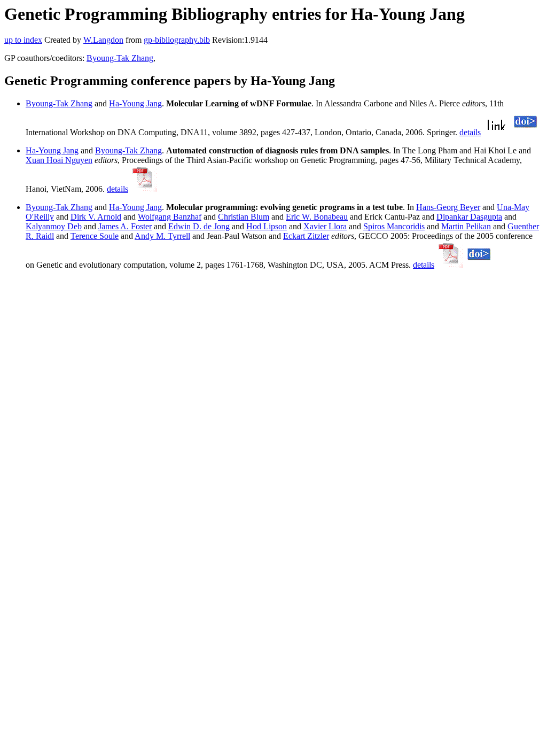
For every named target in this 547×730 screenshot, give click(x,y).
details (470, 132)
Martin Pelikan (466, 226)
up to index (23, 39)
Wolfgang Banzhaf (169, 216)
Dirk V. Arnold (96, 216)
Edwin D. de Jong (199, 226)
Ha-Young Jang (135, 103)
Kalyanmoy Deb (54, 226)
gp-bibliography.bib (177, 39)
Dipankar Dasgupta (469, 216)
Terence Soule (95, 235)
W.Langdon (103, 39)
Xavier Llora (325, 226)
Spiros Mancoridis (394, 226)
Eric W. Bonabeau (317, 216)
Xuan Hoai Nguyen (59, 160)
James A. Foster (125, 226)
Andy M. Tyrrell (162, 235)
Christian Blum (243, 216)
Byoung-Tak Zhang (120, 58)
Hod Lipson (266, 226)
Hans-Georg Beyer (448, 207)
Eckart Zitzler (306, 235)
